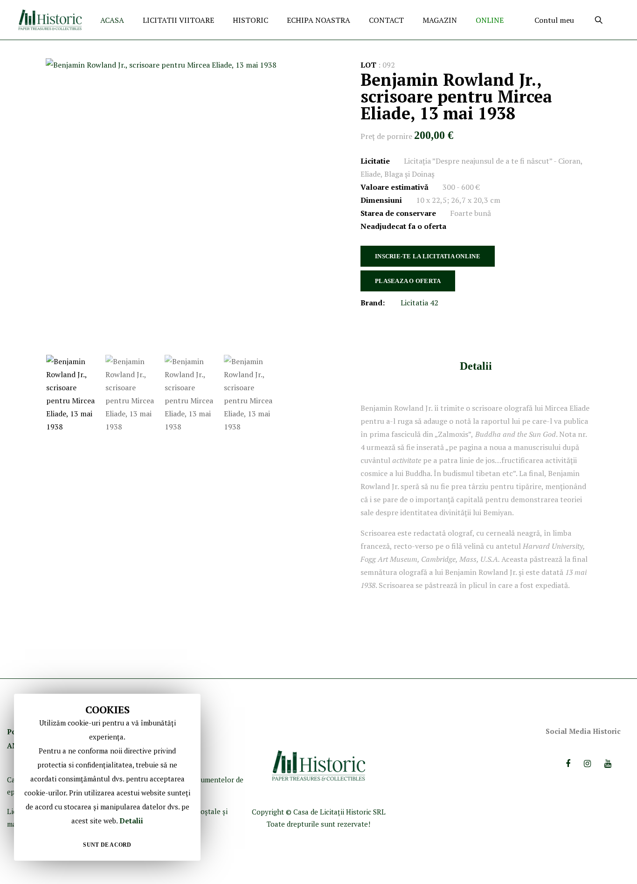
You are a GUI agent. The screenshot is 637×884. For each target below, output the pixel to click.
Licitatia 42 (419, 302)
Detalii (476, 366)
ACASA (112, 20)
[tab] (475, 366)
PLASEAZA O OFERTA (408, 280)
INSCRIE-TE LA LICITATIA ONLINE (427, 256)
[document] (107, 777)
